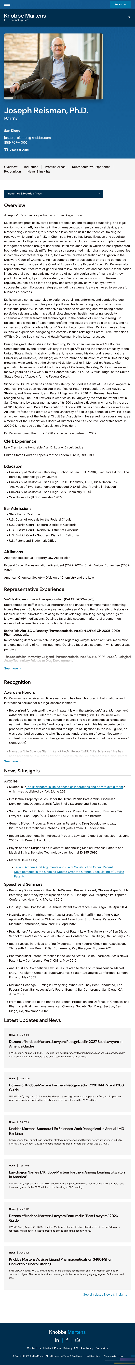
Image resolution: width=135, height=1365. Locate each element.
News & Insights (39, 171)
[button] (129, 17)
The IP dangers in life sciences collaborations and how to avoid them (74, 787)
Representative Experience (91, 167)
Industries (31, 167)
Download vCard (19, 149)
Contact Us (34, 1348)
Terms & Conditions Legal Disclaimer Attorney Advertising (93, 1356)
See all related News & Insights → (107, 1294)
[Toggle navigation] (7, 4)
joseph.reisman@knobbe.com (27, 138)
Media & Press (52, 1348)
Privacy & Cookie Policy (78, 1348)
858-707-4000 (15, 142)
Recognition (12, 171)
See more (11, 668)
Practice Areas (55, 167)
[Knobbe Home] (67, 1332)
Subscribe (120, 4)
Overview (11, 167)
